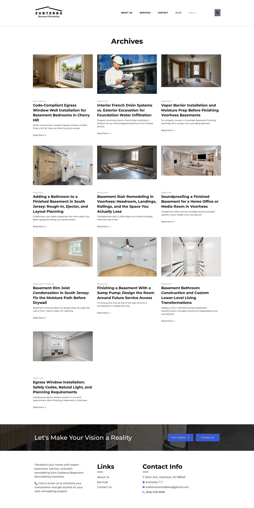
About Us (126, 12)
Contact (163, 12)
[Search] (217, 12)
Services (145, 12)
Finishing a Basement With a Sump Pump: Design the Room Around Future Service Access (125, 293)
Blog (178, 12)
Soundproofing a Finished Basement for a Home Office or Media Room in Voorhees (189, 201)
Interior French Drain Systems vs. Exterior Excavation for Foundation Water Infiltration (124, 110)
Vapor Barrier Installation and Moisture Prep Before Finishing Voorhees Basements (190, 110)
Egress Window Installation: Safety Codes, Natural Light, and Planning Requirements (62, 387)
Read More (38, 135)
